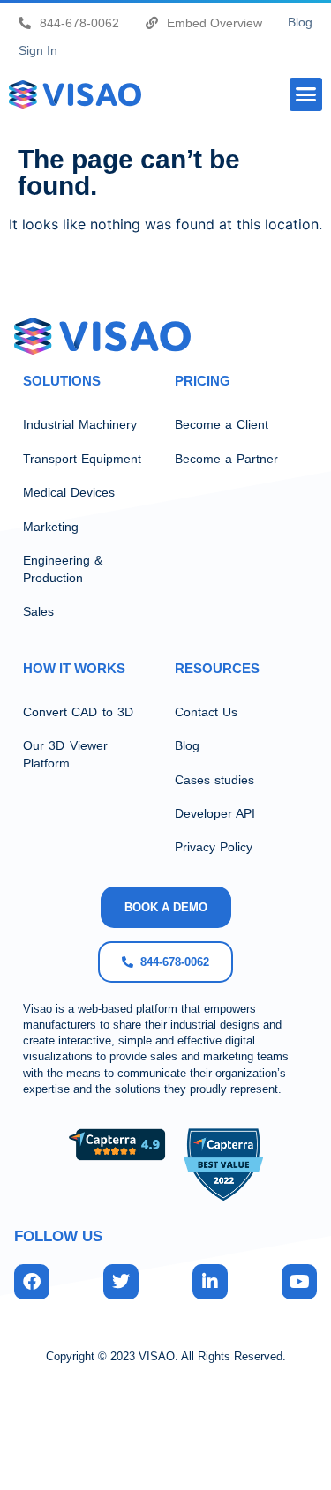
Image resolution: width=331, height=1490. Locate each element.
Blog (300, 22)
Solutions (62, 380)
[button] (306, 94)
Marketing (51, 527)
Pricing (202, 380)
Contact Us (206, 712)
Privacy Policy (213, 847)
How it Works (74, 668)
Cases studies (214, 780)
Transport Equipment (82, 459)
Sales (38, 611)
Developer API (215, 813)
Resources (217, 668)
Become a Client (222, 424)
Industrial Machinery (80, 424)
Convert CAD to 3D (78, 712)
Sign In (38, 50)
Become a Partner (227, 459)
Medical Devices (69, 492)
